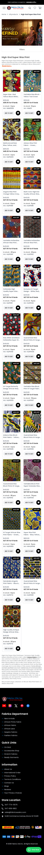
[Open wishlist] (34, 8)
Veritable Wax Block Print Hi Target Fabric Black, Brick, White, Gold (32, 387)
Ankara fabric (32, 657)
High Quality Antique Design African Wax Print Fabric (11, 631)
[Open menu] (4, 8)
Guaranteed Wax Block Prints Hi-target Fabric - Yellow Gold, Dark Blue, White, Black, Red (32, 339)
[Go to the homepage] (15, 8)
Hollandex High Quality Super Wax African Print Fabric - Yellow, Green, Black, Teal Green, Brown (11, 290)
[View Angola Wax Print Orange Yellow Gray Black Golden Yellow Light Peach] (11, 178)
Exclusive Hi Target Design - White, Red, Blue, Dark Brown (31, 290)
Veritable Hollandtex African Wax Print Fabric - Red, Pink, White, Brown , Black (32, 241)
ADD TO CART (9, 113)
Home (4, 14)
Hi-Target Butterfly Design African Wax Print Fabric (10, 387)
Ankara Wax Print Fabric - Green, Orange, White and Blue (31, 144)
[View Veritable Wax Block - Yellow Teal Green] (32, 80)
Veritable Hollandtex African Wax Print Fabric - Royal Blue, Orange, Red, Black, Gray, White (11, 241)
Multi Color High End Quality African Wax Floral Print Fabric (31, 193)
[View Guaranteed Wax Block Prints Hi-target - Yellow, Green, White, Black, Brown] (32, 421)
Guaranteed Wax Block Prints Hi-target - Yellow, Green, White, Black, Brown (32, 436)
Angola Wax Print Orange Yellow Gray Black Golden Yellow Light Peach (11, 193)
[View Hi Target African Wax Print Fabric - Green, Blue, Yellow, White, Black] (11, 519)
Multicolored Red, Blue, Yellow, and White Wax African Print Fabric (10, 144)
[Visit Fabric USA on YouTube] (4, 705)
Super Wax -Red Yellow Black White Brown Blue (10, 95)
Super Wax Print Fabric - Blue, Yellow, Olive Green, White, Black (32, 533)
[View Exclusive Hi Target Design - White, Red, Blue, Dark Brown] (32, 275)
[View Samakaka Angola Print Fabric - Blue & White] (11, 567)
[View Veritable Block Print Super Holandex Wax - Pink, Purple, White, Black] (32, 470)
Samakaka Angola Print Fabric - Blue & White (10, 582)
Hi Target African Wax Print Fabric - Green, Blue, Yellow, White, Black (11, 533)
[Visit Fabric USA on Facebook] (28, 705)
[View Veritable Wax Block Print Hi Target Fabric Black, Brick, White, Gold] (32, 373)
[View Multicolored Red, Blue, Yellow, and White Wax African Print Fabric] (11, 129)
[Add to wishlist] (18, 113)
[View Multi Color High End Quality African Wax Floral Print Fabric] (32, 178)
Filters (22, 49)
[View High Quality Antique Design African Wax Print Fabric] (11, 616)
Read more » (7, 66)
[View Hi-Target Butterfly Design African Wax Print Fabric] (11, 373)
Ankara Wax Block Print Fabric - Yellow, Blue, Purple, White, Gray (11, 436)
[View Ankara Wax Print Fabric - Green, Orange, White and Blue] (32, 129)
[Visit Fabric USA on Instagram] (10, 705)
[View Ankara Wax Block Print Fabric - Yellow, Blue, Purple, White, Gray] (11, 421)
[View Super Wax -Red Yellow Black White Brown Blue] (11, 80)
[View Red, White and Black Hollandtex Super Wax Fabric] (11, 324)
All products (13, 14)
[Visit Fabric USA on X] (16, 705)
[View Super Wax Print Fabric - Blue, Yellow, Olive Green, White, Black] (32, 519)
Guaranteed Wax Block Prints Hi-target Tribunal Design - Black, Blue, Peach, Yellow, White (32, 582)
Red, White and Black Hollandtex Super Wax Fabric (11, 339)
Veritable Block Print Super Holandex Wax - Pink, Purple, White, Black (32, 485)
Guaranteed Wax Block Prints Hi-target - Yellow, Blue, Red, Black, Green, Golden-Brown (11, 485)
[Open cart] (40, 8)
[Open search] (29, 8)
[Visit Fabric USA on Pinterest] (22, 705)
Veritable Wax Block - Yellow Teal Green (32, 95)
